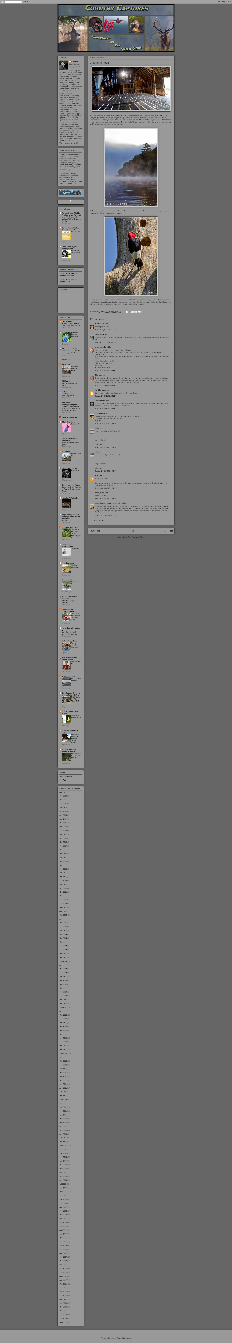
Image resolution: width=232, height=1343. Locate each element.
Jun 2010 (63, 1142)
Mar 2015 (63, 923)
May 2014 (63, 961)
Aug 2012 (63, 1042)
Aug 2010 (63, 1134)
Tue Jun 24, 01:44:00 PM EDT (105, 447)
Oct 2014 (62, 942)
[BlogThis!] (133, 312)
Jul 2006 (62, 1322)
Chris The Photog (69, 422)
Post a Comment (99, 520)
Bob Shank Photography (67, 393)
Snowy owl (75, 548)
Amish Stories (67, 360)
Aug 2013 (63, 996)
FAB (96, 476)
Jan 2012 (63, 1069)
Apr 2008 (62, 1242)
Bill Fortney (67, 381)
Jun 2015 (63, 911)
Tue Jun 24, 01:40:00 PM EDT (105, 424)
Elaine (97, 375)
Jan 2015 (63, 930)
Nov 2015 (63, 892)
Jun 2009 (63, 1188)
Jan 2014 (63, 976)
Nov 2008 (63, 1215)
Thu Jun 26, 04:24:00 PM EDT (105, 499)
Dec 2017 (63, 846)
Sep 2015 (63, 900)
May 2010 (63, 1146)
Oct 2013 (62, 988)
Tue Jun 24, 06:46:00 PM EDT (105, 488)
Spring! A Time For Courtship (74, 645)
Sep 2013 (63, 992)
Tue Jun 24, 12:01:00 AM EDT (105, 371)
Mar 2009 (63, 1199)
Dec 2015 (63, 888)
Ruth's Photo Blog (69, 641)
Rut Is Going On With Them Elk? (75, 699)
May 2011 (63, 1099)
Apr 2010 (62, 1149)
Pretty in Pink (76, 424)
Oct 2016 (62, 865)
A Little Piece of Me (70, 332)
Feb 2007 (63, 1295)
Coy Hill (74, 61)
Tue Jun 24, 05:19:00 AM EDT (105, 385)
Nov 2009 (63, 1169)
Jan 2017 (63, 857)
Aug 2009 (63, 1180)
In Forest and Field (70, 527)
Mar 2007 (63, 1291)
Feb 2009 (63, 1203)
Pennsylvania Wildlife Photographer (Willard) (71, 214)
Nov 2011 (63, 1076)
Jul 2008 (62, 1230)
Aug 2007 (63, 1272)
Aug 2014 (63, 950)
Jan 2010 (63, 1161)
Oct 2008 (62, 1219)
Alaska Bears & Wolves (71, 349)
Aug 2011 (63, 1088)
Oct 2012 (62, 1034)
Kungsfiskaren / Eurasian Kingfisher (75, 756)
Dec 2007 (63, 1257)
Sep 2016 (63, 869)
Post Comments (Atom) (136, 537)
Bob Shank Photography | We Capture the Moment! (70, 404)
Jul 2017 (62, 853)
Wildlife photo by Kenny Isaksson (69, 750)
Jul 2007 (62, 1276)
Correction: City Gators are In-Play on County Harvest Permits (71, 489)
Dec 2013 (63, 980)
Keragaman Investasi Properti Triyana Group (75, 738)
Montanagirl (99, 324)
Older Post (168, 531)
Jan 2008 (63, 1253)
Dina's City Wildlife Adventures (69, 440)
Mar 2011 (63, 1107)
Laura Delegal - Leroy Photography (108, 503)
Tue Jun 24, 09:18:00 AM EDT (105, 396)
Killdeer (64, 520)
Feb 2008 (63, 1249)
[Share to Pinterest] (140, 312)
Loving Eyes (75, 470)
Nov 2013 (63, 984)
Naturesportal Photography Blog (69, 610)
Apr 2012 (62, 1057)
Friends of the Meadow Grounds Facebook (68, 274)
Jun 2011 (62, 1096)
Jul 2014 (62, 953)
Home (131, 531)
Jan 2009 (63, 1207)
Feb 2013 (63, 1019)
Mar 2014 (63, 969)
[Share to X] (135, 312)
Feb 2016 (63, 880)
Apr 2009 (62, 1195)
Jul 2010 (62, 1138)
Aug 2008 (63, 1226)
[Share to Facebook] (138, 312)
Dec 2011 (63, 1073)
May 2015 (63, 915)
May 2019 (63, 823)
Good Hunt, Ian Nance (71, 485)
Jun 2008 (63, 1234)
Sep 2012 (63, 1038)
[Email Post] (126, 312)
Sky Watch (63, 780)
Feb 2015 (63, 927)
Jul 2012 (62, 1046)
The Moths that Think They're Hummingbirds (75, 533)
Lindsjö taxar (100, 413)
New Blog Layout (68, 396)
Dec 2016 (63, 861)
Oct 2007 (62, 1265)
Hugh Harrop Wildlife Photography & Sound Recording (71, 516)
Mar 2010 (63, 1153)
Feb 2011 (63, 1111)
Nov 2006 (63, 1307)
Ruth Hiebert (99, 334)
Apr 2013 (62, 1011)
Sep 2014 (63, 946)
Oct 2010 (62, 1126)
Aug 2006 (63, 1318)
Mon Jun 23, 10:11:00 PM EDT (106, 342)
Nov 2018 (63, 842)
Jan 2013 (63, 1023)
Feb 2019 (63, 831)
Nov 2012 (63, 1030)
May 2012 (63, 1053)
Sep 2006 (63, 1315)
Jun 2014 (63, 957)
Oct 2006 (62, 1311)
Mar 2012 (63, 1061)
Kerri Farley (99, 390)
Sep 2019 (63, 811)
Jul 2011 (62, 1092)
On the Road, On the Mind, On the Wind (70, 229)
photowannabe (100, 347)
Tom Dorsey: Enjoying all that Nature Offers (71, 694)
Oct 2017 (62, 850)
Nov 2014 (63, 938)
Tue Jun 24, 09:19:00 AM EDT (105, 409)
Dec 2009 (63, 1165)
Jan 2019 (63, 834)
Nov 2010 (63, 1122)
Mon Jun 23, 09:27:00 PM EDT (106, 330)
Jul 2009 (62, 1184)
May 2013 (63, 1007)
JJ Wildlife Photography (67, 545)
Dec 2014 (63, 934)
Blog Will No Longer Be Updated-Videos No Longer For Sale (71, 219)
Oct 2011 (62, 1080)
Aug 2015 (63, 904)
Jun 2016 (63, 877)
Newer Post (95, 531)
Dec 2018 (63, 838)
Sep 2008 (63, 1222)
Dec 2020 (63, 796)
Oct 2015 (62, 896)
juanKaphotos (68, 563)
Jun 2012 (63, 1049)
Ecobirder (66, 451)
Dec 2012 (63, 1026)
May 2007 (63, 1284)
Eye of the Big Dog (69, 468)
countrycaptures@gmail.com (70, 164)
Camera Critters (65, 776)
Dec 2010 (63, 1119)
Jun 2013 (63, 1003)
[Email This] (131, 312)
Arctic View (66, 364)
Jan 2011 (62, 1115)
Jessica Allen (100, 401)
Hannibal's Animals (70, 498)
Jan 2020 (63, 807)
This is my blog (68, 676)
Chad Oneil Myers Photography (69, 248)
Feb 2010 (63, 1157)
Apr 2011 (62, 1103)
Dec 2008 (63, 1211)
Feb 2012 (63, 1065)
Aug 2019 (63, 815)
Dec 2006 (63, 1303)
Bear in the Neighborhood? (71, 325)
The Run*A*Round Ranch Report (69, 659)
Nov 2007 (63, 1261)
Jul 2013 (62, 1000)
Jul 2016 (62, 873)
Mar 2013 (63, 1015)
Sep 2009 (63, 1176)
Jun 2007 (63, 1280)
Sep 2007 (63, 1268)
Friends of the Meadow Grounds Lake (68, 280)
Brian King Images (69, 417)
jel (96, 428)
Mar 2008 (63, 1245)
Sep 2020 (63, 804)
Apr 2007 (62, 1288)
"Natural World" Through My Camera (70, 322)
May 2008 (63, 1238)
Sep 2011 (63, 1084)
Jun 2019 (63, 819)
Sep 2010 (63, 1130)
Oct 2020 (62, 800)
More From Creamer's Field (75, 368)
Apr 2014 (62, 965)
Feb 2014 (63, 973)
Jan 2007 (63, 1299)
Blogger (128, 1338)
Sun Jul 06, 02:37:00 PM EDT (105, 516)
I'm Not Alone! (76, 232)
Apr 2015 (62, 919)
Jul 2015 (62, 907)
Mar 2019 (63, 827)
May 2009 (63, 1192)
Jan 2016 (63, 884)
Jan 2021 (63, 792)
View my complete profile (69, 143)
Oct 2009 (62, 1172)
